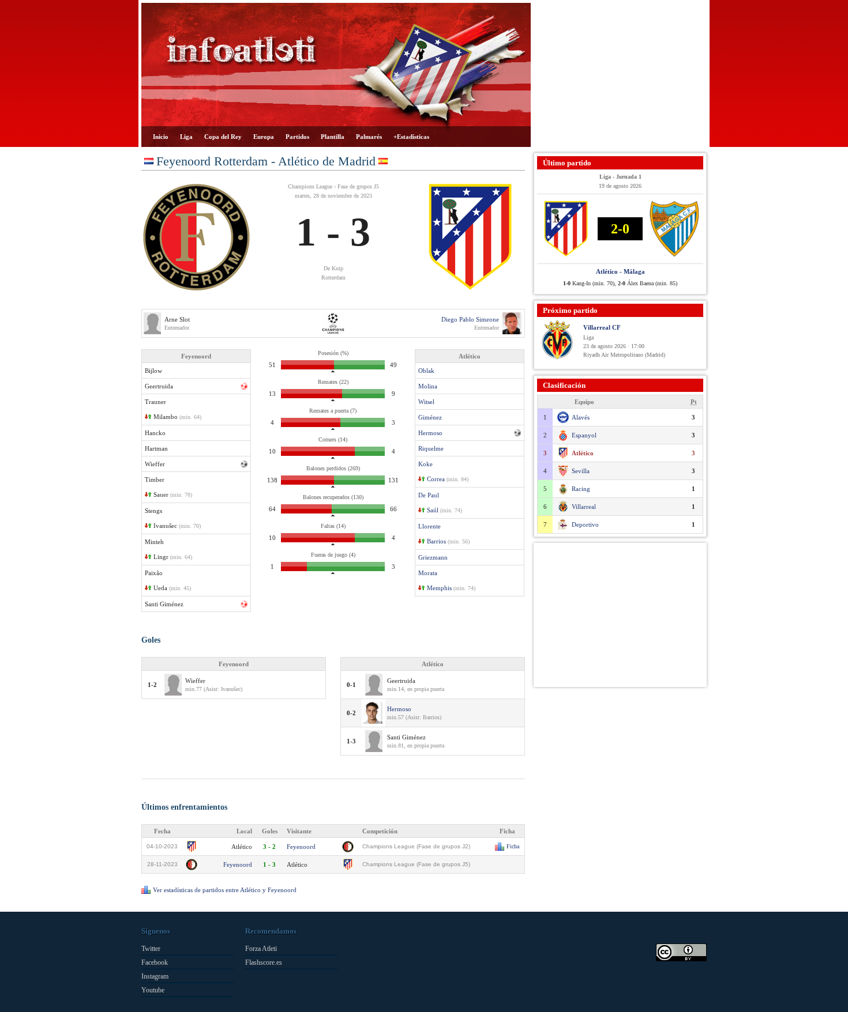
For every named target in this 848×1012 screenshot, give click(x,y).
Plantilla (332, 136)
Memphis (439, 587)
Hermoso (430, 432)
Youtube (152, 990)
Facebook (154, 962)
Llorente (429, 526)
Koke (425, 463)
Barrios (436, 541)
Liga (186, 136)
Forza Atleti (261, 949)
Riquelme (431, 448)
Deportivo (585, 524)
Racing (581, 488)
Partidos (297, 136)
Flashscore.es (263, 962)
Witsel (426, 401)
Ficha (512, 846)
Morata (427, 572)
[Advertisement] (620, 75)
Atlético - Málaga (620, 271)
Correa (436, 478)
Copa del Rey (223, 136)
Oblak (426, 370)
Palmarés (369, 136)
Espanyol (584, 435)
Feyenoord (301, 846)
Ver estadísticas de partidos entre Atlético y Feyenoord (225, 889)
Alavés (581, 417)
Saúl (432, 510)
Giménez (430, 417)
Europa (263, 136)
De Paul (428, 495)
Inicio (160, 136)
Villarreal (584, 506)
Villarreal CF (602, 327)
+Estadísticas (411, 136)
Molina (427, 386)
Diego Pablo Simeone (470, 319)
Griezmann (433, 557)
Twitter (150, 949)
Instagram (154, 976)
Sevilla (581, 470)
